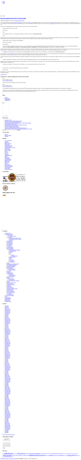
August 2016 (7, 313)
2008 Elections (9, 237)
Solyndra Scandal (10, 289)
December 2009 (7, 378)
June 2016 (6, 315)
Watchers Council (8, 301)
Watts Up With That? (8, 169)
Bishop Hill (7, 142)
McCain (25, 455)
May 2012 (6, 349)
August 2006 (7, 417)
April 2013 (7, 338)
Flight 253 (71, 453)
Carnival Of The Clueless (9, 295)
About (4, 2)
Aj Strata (4, 102)
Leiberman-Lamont (12, 236)
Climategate (45, 453)
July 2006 (6, 418)
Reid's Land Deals (10, 287)
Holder (15, 455)
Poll (49, 455)
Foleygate (8, 271)
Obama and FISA (10, 283)
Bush (40, 453)
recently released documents (16, 22)
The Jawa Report (8, 167)
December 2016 (7, 309)
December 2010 (7, 366)
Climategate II (11, 274)
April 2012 (7, 350)
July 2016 (6, 314)
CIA (41, 453)
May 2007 (6, 408)
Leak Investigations (10, 278)
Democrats (56, 453)
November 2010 (8, 367)
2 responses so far (3, 74)
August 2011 (7, 358)
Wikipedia (6, 136)
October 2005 (7, 427)
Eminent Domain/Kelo (11, 266)
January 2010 (7, 377)
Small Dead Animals (8, 165)
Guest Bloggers (7, 297)
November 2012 (8, 343)
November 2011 (7, 355)
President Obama (56, 455)
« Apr (4, 448)
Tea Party (78, 455)
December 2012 (7, 342)
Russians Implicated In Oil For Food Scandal (13, 18)
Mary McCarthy (12, 279)
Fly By (6, 296)
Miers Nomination (12, 269)
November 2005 (8, 426)
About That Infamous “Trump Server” (11, 125)
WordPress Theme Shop (4, 458)
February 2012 (7, 352)
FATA (67, 453)
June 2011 (6, 360)
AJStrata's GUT (7, 233)
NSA (28, 455)
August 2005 (7, 429)
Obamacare (9, 285)
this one (30, 22)
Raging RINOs (7, 299)
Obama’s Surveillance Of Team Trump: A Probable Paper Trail (16, 127)
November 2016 (8, 310)
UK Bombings (11, 261)
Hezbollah (11, 251)
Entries (7, 98)
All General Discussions (18, 20)
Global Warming (10, 273)
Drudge (6, 134)
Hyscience (6, 152)
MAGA (8, 281)
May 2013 (6, 337)
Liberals (22, 455)
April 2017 (7, 306)
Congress (51, 453)
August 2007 (7, 405)
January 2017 (7, 308)
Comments (7, 99)
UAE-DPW (11, 259)
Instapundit (7, 154)
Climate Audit (7, 144)
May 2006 (6, 420)
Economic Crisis (60, 453)
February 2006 (7, 423)
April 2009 (7, 386)
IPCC (17, 455)
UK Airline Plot (12, 260)
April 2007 (7, 409)
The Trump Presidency (11, 291)
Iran (10, 252)
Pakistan (10, 257)
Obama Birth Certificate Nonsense (15, 239)
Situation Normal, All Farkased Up (11, 123)
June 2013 (6, 336)
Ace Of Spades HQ (8, 140)
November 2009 (8, 379)
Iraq (23, 20)
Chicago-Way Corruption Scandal (13, 263)
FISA (69, 453)
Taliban (75, 455)
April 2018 (7, 305)
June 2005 (6, 431)
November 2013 (8, 331)
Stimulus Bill (70, 455)
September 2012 (8, 345)
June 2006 (6, 419)
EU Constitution (10, 267)
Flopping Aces (7, 148)
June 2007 (6, 407)
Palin (46, 455)
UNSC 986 (11, 53)
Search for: (4, 129)
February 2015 (7, 318)
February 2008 (7, 399)
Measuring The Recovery (11, 282)
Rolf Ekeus (53, 23)
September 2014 (8, 322)
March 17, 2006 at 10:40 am (8, 80)
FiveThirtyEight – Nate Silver (10, 147)
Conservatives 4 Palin (8, 145)
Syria (10, 258)
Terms (4, 3)
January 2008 (7, 400)
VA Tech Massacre (10, 294)
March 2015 (7, 317)
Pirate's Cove (7, 162)
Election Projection (8, 146)
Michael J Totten (8, 160)
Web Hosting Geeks (12, 458)
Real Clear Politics (8, 135)
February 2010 (7, 376)
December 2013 (7, 330)
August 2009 (7, 382)
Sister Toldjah (7, 164)
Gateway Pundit (7, 150)
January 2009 (7, 389)
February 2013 (7, 340)
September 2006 (8, 416)
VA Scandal (9, 293)
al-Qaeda (37, 453)
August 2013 (7, 334)
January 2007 (7, 412)
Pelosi (47, 455)
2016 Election (27, 453)
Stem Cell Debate (10, 290)
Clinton (48, 453)
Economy (64, 453)
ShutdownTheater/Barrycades (12, 288)
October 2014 (7, 321)
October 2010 (7, 368)
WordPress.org (7, 100)
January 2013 (7, 341)
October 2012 (7, 344)
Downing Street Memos (11, 265)
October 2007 (7, 403)
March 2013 (7, 339)
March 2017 (7, 307)
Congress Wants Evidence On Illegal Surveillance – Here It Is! (16, 124)
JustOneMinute (7, 158)
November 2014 (8, 320)
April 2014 (7, 327)
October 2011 (7, 356)
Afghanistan (32, 453)
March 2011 (7, 363)
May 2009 (6, 385)
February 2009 (7, 388)
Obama (31, 455)
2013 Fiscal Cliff (10, 243)
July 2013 (6, 335)
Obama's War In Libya (11, 284)
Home (4, 1)
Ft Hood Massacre (75, 453)
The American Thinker (9, 166)
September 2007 (8, 404)
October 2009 (7, 380)
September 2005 (8, 428)
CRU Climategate (12, 275)
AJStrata (6, 20)
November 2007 (8, 402)
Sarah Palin (11, 240)
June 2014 (6, 325)
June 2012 (6, 348)
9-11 (3, 453)
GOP (13, 455)
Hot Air (6, 151)
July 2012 (6, 347)
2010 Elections (9, 241)
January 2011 (7, 365)
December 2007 (7, 401)
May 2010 (6, 373)
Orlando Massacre (8, 298)
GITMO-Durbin (10, 272)
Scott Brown (65, 455)
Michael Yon (7, 161)
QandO (6, 163)
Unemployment (8, 456)
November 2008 (8, 391)
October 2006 (7, 415)
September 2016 (8, 312)
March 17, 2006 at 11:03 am (7, 86)
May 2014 (6, 326)
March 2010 (7, 375)
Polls (51, 455)
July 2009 (6, 383)
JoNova (6, 156)
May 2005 (6, 432)
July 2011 (6, 359)
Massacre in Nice (12, 256)
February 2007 (7, 411)
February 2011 (7, 364)
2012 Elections (9, 242)
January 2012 (7, 353)
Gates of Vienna (7, 149)
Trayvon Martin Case (10, 292)
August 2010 (7, 370)
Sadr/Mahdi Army (14, 255)
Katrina (8, 277)
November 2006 (8, 414)
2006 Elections (9, 235)
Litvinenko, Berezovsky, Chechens (13, 280)
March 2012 (7, 351)
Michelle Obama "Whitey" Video (15, 238)
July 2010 (6, 371)
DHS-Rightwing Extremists (12, 264)
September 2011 (7, 357)
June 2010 (6, 372)
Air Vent (6, 141)
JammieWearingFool (8, 155)
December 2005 (7, 425)
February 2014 (7, 329)
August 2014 (7, 323)
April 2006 (7, 421)
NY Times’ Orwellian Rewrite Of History (12, 126)
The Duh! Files (7, 300)
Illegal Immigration (10, 276)
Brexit (8, 262)
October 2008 (7, 392)
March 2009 (7, 387)
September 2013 (8, 333)
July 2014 (6, 324)
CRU (53, 453)
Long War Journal (8, 159)
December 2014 (7, 319)
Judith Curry (7, 157)
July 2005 (6, 430)
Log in (6, 97)
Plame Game (9, 286)
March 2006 (7, 422)
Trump (3, 456)
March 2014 (7, 328)
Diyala (12, 254)
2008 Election (8, 453)
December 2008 (7, 390)
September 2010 (8, 369)
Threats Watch (7, 168)
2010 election (15, 453)
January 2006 (7, 424)
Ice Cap (6, 153)
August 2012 (7, 346)
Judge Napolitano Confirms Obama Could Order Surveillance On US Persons (18, 128)
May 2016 (6, 316)
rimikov (6, 51)
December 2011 (7, 354)
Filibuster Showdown (11, 268)
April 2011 (7, 362)
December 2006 (7, 413)
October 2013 (7, 332)
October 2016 (7, 311)
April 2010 (7, 374)
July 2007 (6, 406)
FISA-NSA (9, 270)
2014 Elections (9, 244)
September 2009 (8, 381)
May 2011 (6, 361)
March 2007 (7, 410)
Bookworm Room (8, 143)
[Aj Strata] (6, 115)
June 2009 (6, 384)
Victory (12, 456)
